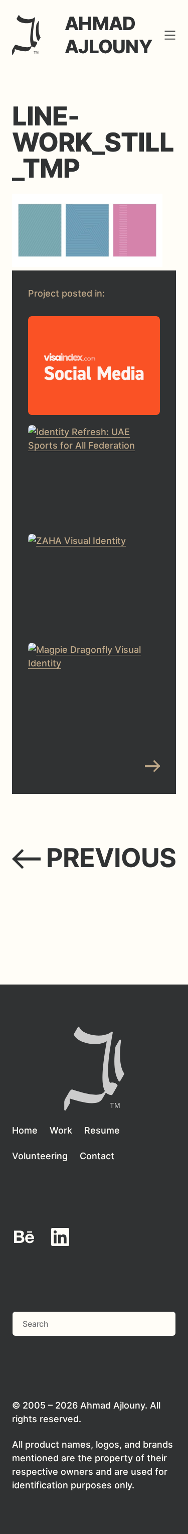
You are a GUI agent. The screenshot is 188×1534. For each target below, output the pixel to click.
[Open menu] (170, 35)
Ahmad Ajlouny (108, 35)
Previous (94, 858)
